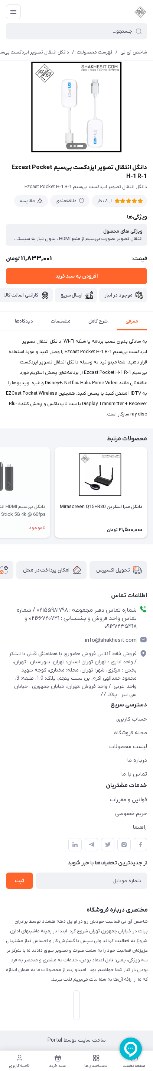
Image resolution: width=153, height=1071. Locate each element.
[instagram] (124, 844)
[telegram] (91, 844)
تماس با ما (134, 774)
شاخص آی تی (133, 52)
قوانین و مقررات (128, 799)
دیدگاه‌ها (24, 321)
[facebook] (140, 844)
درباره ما (137, 760)
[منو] (13, 11)
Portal (55, 1040)
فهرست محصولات (95, 52)
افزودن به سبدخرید (76, 276)
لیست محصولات (128, 746)
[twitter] (107, 844)
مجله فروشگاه (130, 733)
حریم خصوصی (131, 813)
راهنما (140, 827)
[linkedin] (75, 844)
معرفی (132, 321)
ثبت (19, 880)
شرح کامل (98, 321)
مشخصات (61, 321)
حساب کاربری (131, 719)
